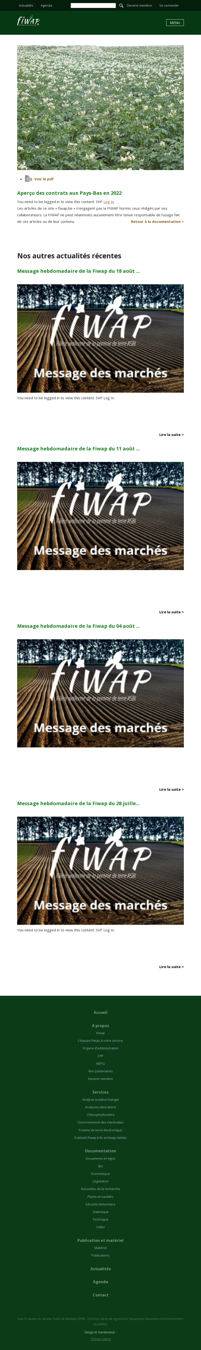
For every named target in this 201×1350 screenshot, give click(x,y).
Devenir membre (139, 5)
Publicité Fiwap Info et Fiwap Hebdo (101, 1137)
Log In (108, 201)
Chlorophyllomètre (100, 1114)
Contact (101, 1295)
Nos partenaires (100, 1071)
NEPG (100, 1063)
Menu (175, 22)
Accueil (101, 1012)
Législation (101, 1181)
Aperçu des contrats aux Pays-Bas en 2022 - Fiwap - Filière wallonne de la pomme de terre (28, 20)
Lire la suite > (171, 434)
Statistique (101, 1212)
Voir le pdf (44, 178)
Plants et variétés (100, 1196)
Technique (100, 1219)
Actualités (26, 5)
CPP (100, 1056)
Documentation (100, 1151)
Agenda (46, 5)
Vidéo (100, 1227)
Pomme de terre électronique (100, 1130)
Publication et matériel (100, 1240)
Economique (100, 1173)
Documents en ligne (100, 1158)
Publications (100, 1255)
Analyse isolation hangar (100, 1099)
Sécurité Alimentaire (100, 1204)
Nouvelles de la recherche (100, 1189)
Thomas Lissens (100, 1339)
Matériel (100, 1248)
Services (100, 1092)
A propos (100, 1025)
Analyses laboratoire (100, 1107)
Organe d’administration (101, 1048)
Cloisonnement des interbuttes (100, 1122)
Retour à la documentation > (157, 221)
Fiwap (100, 1033)
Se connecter (169, 5)
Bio (100, 1166)
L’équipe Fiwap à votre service (100, 1040)
